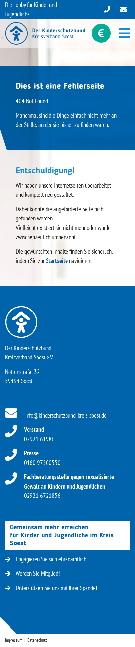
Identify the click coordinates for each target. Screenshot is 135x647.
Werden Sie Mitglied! (38, 573)
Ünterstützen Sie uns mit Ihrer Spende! (56, 588)
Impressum (13, 640)
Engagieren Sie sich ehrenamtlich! (52, 559)
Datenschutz (37, 640)
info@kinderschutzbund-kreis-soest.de (65, 415)
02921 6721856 (69, 486)
